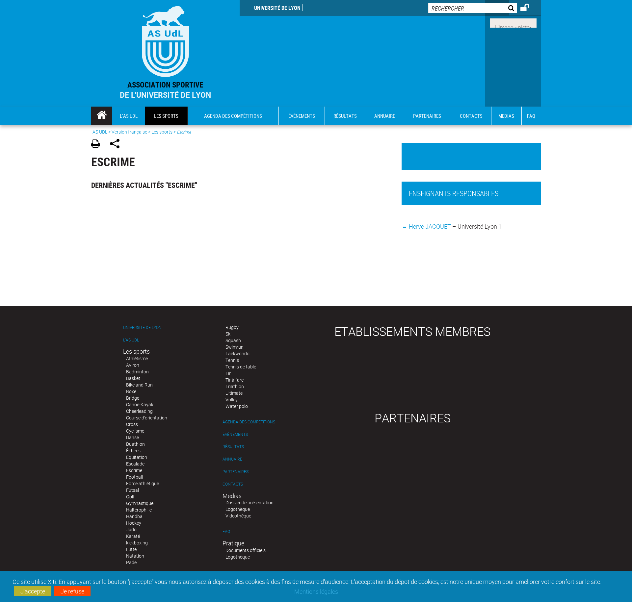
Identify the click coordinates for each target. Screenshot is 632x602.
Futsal (132, 490)
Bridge (132, 398)
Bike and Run (139, 385)
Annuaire (232, 459)
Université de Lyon (277, 8)
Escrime (134, 470)
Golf (130, 496)
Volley (231, 399)
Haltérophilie (139, 510)
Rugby (232, 327)
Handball (135, 516)
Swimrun (234, 347)
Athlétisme (137, 358)
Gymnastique (139, 503)
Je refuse (72, 591)
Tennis (232, 360)
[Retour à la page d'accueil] (165, 40)
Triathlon (234, 386)
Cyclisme (135, 431)
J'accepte (32, 591)
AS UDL (99, 132)
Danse (132, 437)
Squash (233, 340)
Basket (133, 378)
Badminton (137, 371)
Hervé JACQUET (430, 226)
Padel (132, 562)
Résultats (233, 446)
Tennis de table (240, 367)
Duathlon (135, 444)
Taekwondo (237, 353)
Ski (228, 334)
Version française (129, 132)
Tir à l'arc (234, 380)
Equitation (136, 457)
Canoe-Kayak (139, 404)
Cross (132, 424)
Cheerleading (139, 411)
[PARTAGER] (117, 144)
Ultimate (234, 393)
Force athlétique (142, 483)
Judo (131, 529)
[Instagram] (513, 22)
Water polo (236, 406)
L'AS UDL (131, 340)
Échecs (133, 450)
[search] (472, 8)
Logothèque (237, 509)
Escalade (135, 464)
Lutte (131, 549)
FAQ (226, 531)
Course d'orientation (146, 417)
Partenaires (236, 471)
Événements (235, 434)
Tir (228, 373)
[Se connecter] (529, 8)
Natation (135, 556)
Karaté (133, 536)
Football (134, 477)
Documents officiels (245, 550)
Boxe (131, 391)
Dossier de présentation (249, 502)
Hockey (133, 523)
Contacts (233, 484)
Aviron (132, 365)
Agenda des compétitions (249, 422)
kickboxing (137, 542)
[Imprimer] (98, 144)
